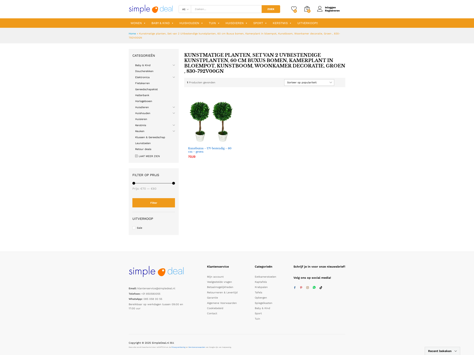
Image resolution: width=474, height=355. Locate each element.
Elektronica (142, 77)
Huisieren (141, 119)
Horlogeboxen (143, 101)
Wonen (136, 23)
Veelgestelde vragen (219, 281)
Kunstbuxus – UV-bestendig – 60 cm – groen (209, 150)
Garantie (212, 297)
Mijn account (215, 276)
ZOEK (270, 9)
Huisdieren (235, 23)
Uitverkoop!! (307, 23)
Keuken (139, 131)
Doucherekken (144, 71)
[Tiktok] (321, 287)
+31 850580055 (150, 293)
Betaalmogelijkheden (220, 287)
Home (132, 33)
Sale (139, 227)
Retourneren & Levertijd (222, 292)
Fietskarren (142, 83)
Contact (212, 313)
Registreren (332, 10)
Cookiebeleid (215, 308)
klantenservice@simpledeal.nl (156, 288)
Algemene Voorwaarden (222, 302)
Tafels (258, 292)
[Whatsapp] (314, 287)
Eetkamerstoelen (265, 276)
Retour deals (143, 149)
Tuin (212, 23)
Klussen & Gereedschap (150, 137)
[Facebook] (295, 288)
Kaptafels (261, 281)
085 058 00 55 (152, 298)
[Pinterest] (301, 288)
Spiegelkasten (263, 302)
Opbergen (261, 297)
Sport (258, 23)
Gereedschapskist (146, 89)
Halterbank (142, 95)
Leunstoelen (143, 143)
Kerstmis (280, 23)
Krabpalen (261, 287)
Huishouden (189, 23)
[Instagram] (307, 287)
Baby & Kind (160, 23)
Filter (153, 202)
